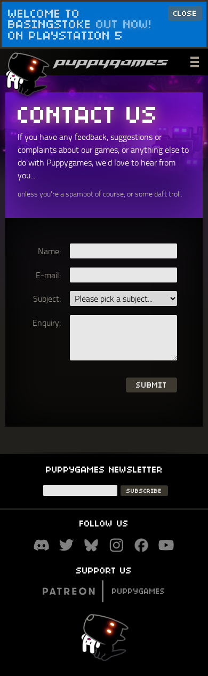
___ (195, 60)
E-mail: (48, 275)
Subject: (47, 298)
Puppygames (138, 591)
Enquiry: (47, 322)
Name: (49, 251)
